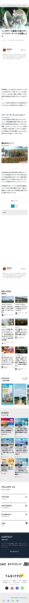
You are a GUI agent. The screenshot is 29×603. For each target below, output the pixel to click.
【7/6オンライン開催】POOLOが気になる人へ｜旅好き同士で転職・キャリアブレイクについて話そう (21, 450)
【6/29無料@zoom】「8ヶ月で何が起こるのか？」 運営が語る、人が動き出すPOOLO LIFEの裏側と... (21, 470)
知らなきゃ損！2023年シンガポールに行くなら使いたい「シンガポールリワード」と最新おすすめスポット (7, 360)
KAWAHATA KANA (21, 338)
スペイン (17, 327)
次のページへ (14, 201)
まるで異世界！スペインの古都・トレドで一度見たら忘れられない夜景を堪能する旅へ (21, 332)
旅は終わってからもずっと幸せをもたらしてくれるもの (21, 308)
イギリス (3, 327)
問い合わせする (14, 551)
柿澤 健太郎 (9, 49)
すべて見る (25, 378)
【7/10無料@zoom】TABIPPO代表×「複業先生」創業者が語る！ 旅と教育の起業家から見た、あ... (21, 430)
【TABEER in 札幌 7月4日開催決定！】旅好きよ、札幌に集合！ (7, 469)
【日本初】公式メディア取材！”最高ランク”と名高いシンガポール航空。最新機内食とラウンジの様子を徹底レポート (21, 361)
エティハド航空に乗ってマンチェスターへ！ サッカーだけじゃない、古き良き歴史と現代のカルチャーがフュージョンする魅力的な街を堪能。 (7, 335)
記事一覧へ (23, 49)
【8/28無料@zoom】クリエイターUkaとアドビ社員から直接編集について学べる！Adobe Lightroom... (7, 430)
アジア (3, 355)
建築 (5, 212)
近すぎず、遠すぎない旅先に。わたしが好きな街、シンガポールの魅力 (7, 309)
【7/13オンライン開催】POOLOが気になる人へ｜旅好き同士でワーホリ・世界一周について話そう (7, 450)
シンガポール (18, 355)
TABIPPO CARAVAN (6, 304)
